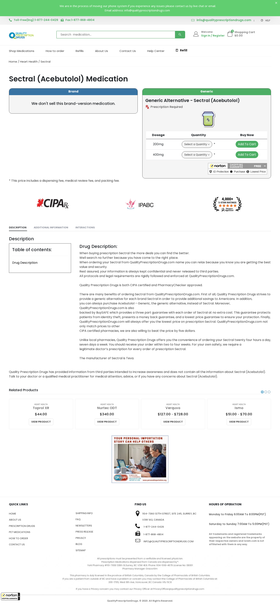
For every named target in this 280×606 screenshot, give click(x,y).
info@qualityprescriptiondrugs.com (224, 20)
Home (13, 62)
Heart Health (29, 62)
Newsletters (84, 525)
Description (17, 227)
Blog (79, 544)
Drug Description (25, 262)
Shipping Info (84, 513)
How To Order (18, 538)
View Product (41, 422)
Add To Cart (247, 144)
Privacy (81, 538)
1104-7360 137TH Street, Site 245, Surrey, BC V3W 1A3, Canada (169, 517)
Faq (78, 519)
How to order (55, 51)
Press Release (84, 532)
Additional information (51, 227)
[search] (180, 34)
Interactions (85, 227)
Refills (80, 51)
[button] (10, 596)
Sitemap (81, 550)
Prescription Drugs (22, 526)
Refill (183, 50)
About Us (101, 51)
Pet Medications (19, 532)
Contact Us (127, 51)
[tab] (18, 227)
